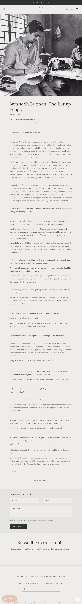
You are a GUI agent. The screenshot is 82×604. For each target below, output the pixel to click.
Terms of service (59, 602)
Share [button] (14, 471)
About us (24, 576)
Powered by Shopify (26, 603)
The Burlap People (34, 123)
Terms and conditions (48, 576)
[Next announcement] (77, 2)
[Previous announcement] (4, 2)
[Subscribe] (57, 555)
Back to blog (42, 481)
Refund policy (38, 602)
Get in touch (62, 576)
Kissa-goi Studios (15, 603)
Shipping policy (71, 602)
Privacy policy (48, 602)
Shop (17, 576)
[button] (4, 9)
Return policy (34, 576)
